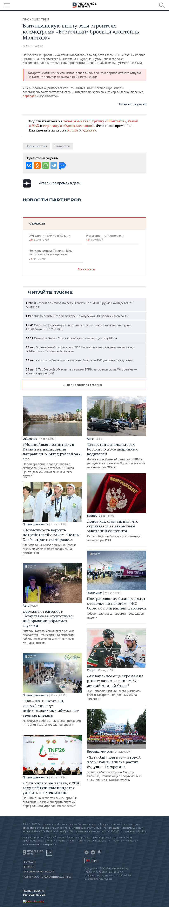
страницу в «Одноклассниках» (68, 125)
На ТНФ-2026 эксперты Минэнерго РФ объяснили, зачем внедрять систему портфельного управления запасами (51, 794)
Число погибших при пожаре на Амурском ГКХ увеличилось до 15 (77, 316)
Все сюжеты (86, 269)
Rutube (73, 130)
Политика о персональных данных (47, 876)
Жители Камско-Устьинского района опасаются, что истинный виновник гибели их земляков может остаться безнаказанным (48, 627)
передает (30, 96)
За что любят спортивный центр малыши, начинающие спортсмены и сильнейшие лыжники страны (114, 768)
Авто (26, 605)
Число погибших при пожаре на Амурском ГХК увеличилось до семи (79, 360)
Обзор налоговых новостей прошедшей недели (116, 607)
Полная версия (33, 891)
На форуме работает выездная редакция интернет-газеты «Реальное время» (52, 713)
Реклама (28, 866)
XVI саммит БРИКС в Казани (49, 238)
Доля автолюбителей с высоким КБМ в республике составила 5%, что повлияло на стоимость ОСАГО (116, 455)
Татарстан (62, 146)
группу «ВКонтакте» (109, 121)
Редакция (29, 861)
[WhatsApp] (45, 165)
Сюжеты (37, 223)
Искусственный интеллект (105, 238)
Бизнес (92, 515)
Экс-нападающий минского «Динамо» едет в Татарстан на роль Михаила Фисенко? (115, 687)
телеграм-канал (76, 121)
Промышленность (35, 524)
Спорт (91, 670)
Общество (30, 438)
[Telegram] (53, 165)
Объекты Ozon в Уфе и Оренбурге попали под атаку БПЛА (71, 338)
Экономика (94, 593)
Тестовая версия (34, 894)
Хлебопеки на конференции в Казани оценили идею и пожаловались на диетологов (52, 541)
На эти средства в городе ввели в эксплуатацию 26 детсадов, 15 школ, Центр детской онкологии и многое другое (52, 460)
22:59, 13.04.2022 (33, 46)
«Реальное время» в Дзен (59, 183)
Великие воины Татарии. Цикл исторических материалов (51, 254)
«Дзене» (89, 130)
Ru (87, 860)
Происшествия (36, 19)
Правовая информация (38, 871)
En (95, 860)
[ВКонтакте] (29, 165)
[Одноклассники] (37, 165)
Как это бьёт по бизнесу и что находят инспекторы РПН (114, 530)
